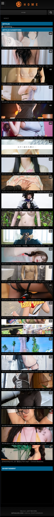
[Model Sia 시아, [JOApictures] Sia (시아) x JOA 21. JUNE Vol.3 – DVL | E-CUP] (27, 93)
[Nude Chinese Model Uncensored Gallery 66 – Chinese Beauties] (27, 218)
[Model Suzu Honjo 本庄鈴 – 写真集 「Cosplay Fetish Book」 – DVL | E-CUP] (27, 236)
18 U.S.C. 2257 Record (28, 511)
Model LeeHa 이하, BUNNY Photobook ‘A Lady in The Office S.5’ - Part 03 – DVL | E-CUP (27, 282)
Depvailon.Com (27, 4)
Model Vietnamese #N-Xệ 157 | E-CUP (16, 425)
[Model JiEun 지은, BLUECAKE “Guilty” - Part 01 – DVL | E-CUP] (27, 434)
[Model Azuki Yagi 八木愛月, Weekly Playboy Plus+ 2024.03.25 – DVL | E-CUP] (27, 164)
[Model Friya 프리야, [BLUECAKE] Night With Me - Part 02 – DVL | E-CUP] (27, 111)
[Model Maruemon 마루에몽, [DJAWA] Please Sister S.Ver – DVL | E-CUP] (27, 362)
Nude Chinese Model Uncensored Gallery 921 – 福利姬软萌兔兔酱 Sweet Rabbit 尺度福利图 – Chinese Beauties (27, 192)
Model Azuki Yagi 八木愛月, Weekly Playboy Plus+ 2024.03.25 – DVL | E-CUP (27, 174)
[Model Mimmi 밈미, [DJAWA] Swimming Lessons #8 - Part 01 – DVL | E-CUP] (27, 39)
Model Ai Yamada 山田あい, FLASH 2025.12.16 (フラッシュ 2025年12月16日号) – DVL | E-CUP (27, 336)
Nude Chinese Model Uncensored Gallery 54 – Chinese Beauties (25, 318)
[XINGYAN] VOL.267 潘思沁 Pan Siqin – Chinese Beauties (22, 461)
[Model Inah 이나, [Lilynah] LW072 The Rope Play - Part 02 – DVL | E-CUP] (27, 57)
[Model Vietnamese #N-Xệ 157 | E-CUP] (27, 416)
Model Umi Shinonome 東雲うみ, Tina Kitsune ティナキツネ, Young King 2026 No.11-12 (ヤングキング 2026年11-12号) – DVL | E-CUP (27, 156)
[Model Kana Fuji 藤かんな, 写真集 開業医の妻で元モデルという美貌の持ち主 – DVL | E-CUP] (27, 398)
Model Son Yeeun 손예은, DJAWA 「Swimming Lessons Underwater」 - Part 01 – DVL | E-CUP (27, 264)
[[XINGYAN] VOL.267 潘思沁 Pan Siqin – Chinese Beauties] (27, 452)
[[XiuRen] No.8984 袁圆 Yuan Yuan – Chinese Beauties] (27, 290)
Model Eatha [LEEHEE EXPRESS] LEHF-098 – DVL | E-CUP (22, 138)
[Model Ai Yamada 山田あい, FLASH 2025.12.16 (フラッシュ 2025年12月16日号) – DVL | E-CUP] (27, 326)
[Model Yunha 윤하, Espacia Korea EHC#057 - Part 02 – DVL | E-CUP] (27, 380)
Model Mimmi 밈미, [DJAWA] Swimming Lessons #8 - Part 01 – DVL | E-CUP (27, 48)
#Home (23, 12)
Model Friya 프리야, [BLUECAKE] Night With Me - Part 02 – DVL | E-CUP (27, 120)
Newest (6, 18)
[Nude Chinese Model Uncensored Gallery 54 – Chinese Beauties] (27, 308)
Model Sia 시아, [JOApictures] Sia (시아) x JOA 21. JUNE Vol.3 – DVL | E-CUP (27, 102)
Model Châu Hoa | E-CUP (11, 354)
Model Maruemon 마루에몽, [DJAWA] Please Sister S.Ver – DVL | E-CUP (27, 372)
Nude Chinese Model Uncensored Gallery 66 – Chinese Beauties (25, 228)
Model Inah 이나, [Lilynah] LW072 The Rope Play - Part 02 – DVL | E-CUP (27, 66)
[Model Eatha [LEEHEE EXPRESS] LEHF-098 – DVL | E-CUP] (27, 129)
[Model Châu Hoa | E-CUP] (27, 344)
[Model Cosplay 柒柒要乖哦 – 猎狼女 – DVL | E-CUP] (27, 200)
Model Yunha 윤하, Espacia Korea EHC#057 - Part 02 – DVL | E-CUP (26, 390)
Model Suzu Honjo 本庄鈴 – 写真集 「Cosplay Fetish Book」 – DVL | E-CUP (27, 246)
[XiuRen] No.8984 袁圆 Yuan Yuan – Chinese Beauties (21, 300)
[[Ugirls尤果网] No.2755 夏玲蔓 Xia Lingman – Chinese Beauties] (27, 75)
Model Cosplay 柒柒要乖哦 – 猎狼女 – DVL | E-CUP (20, 210)
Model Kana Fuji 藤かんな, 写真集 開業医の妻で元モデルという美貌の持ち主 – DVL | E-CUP (27, 408)
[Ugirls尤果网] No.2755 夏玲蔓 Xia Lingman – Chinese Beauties (25, 84)
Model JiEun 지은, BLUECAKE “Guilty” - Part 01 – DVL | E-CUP (24, 443)
